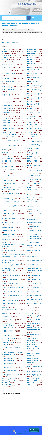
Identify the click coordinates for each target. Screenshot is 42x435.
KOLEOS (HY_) (11, 211)
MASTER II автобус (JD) (13, 261)
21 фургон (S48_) (14, 108)
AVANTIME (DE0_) (14, 132)
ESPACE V (9, 173)
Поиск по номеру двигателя (10, 42)
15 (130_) (11, 59)
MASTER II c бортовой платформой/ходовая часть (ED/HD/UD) (14, 257)
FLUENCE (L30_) (11, 187)
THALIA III (9, 344)
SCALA (33, 326)
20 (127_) (11, 102)
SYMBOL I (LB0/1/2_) (12, 338)
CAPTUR (34, 132)
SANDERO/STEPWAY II (13, 326)
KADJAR (34, 194)
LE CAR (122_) (13, 236)
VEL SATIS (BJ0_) (11, 385)
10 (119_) (11, 49)
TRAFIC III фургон (12, 363)
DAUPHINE (12, 157)
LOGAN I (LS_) (10, 239)
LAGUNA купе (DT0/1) (13, 234)
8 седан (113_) (13, 122)
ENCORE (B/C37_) (14, 159)
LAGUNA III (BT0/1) (12, 227)
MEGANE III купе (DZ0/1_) (14, 300)
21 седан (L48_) (14, 105)
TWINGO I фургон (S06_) (14, 381)
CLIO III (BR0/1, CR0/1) (13, 146)
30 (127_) (11, 110)
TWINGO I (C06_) (11, 379)
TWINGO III (9, 383)
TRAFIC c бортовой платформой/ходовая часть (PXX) (12, 354)
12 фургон (12, 57)
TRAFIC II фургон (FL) (13, 360)
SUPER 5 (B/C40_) (14, 335)
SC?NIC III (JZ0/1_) (12, 331)
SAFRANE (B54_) (14, 324)
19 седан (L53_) (14, 99)
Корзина (37, 12)
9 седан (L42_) (13, 125)
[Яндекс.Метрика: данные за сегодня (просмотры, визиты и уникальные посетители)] (21, 433)
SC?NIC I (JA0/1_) (14, 328)
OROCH (8, 307)
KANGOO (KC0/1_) (12, 199)
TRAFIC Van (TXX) (14, 367)
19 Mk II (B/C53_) (14, 87)
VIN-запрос (36, 18)
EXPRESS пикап (14, 180)
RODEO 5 (12, 314)
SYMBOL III (9, 340)
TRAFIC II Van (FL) (12, 358)
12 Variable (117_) (14, 55)
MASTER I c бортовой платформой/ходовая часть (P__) (13, 246)
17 (9, 61)
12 (9, 53)
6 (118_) (11, 118)
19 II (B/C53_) (13, 78)
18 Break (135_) (13, 64)
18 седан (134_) (13, 67)
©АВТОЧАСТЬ (27, 4)
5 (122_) (11, 116)
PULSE (33, 307)
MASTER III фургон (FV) (13, 269)
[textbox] (14, 18)
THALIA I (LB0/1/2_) (12, 342)
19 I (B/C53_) (13, 70)
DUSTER (34, 157)
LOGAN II (9, 242)
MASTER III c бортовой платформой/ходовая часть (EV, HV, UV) (14, 265)
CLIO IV (8, 150)
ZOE (7, 387)
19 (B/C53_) (13, 95)
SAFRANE (9, 317)
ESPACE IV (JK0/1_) (12, 166)
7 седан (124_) (13, 120)
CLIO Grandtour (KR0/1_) (14, 134)
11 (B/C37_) (12, 51)
